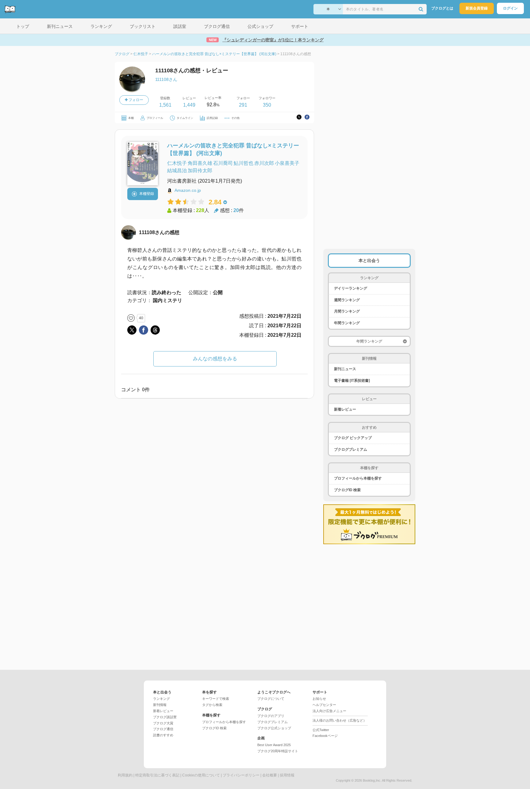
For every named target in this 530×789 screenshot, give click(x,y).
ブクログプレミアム (350, 449)
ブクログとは (442, 8)
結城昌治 (177, 170)
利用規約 (125, 775)
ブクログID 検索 (347, 490)
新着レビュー (345, 409)
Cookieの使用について (201, 775)
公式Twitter (321, 730)
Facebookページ (325, 736)
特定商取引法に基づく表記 (157, 775)
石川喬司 (223, 163)
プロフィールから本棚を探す (358, 478)
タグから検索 (212, 705)
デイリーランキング (350, 288)
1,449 (189, 105)
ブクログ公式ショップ (274, 728)
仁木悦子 (177, 163)
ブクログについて (270, 698)
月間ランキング (347, 311)
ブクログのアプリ (270, 716)
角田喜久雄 (200, 163)
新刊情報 (160, 705)
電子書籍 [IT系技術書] (352, 380)
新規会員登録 (477, 8)
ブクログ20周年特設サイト (277, 751)
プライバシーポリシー (241, 775)
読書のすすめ (163, 735)
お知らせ (319, 698)
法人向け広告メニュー (329, 711)
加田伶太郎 (200, 170)
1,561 (165, 105)
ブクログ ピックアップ (353, 438)
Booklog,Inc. (372, 780)
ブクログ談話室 (165, 717)
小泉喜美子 (287, 163)
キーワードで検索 (215, 698)
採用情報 (287, 775)
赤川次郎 (264, 163)
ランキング (161, 698)
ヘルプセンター (324, 705)
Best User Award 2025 (274, 745)
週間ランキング (347, 300)
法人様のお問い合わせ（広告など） (340, 720)
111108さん (166, 79)
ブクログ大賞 (163, 723)
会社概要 (269, 775)
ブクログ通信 (163, 729)
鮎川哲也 (243, 163)
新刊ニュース (345, 369)
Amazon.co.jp (188, 190)
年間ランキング (347, 323)
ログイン (510, 8)
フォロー (135, 100)
